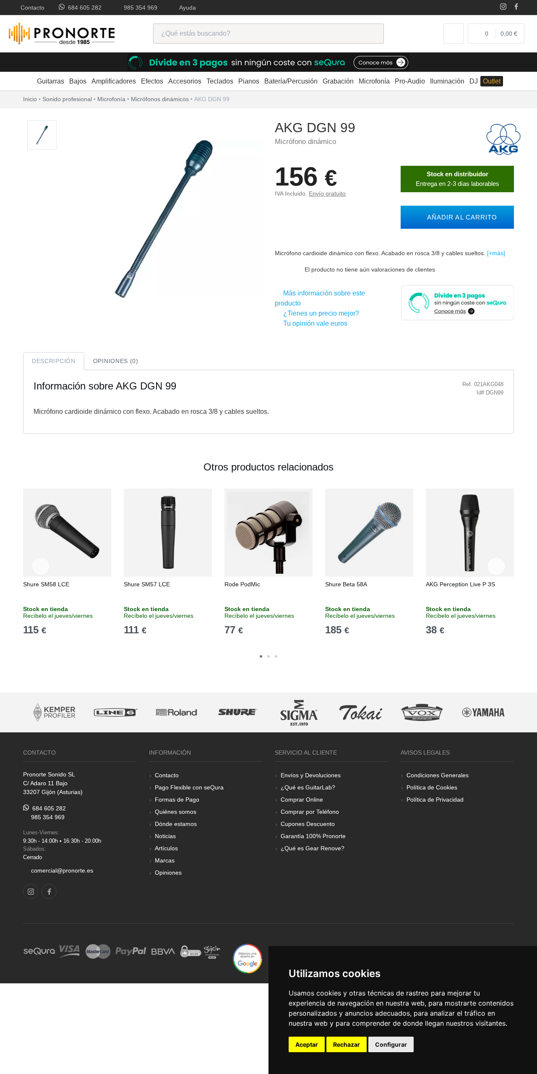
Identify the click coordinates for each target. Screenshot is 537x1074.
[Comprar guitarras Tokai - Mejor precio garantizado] (329, 712)
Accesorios (184, 81)
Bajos (77, 81)
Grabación (338, 81)
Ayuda (186, 7)
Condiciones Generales (438, 775)
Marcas (165, 860)
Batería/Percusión (291, 81)
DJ (473, 81)
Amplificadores (113, 81)
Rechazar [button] (346, 1044)
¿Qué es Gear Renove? (312, 848)
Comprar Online (302, 799)
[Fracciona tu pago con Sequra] (457, 302)
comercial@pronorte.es (62, 870)
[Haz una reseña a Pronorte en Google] (247, 958)
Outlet (492, 81)
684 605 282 (83, 7)
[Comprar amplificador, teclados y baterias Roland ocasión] (145, 712)
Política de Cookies (432, 787)
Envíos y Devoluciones (311, 775)
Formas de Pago (177, 799)
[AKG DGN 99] (42, 135)
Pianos (248, 81)
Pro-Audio (410, 81)
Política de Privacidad (435, 799)
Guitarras (50, 81)
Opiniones (168, 872)
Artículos (166, 848)
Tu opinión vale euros (313, 323)
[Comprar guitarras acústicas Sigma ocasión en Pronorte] (268, 712)
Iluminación (447, 81)
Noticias (165, 836)
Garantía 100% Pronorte (313, 836)
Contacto (30, 7)
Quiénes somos (175, 811)
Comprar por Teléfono (310, 811)
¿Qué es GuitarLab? (308, 787)
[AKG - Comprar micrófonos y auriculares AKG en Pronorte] (503, 138)
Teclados (219, 81)
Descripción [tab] (54, 361)
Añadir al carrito (460, 217)
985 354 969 (138, 7)
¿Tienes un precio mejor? (319, 313)
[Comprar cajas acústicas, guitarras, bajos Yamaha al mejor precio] (452, 712)
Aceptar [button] (306, 1044)
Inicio (30, 99)
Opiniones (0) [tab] (115, 361)
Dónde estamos (176, 824)
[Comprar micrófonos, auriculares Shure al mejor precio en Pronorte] (206, 712)
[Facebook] (516, 7)
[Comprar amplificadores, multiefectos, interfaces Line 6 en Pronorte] (84, 712)
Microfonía (374, 81)
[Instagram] (503, 7)
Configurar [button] (391, 1044)
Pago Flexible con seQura (189, 787)
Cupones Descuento (308, 824)
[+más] (496, 253)
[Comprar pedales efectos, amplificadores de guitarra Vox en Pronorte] (391, 712)
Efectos (152, 81)
